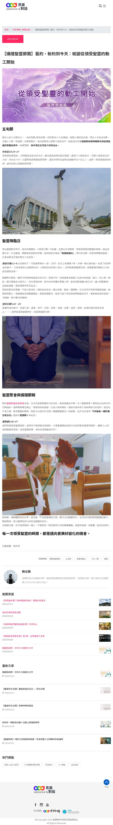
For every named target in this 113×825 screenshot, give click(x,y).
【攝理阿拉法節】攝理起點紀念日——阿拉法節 (23, 688)
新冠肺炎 (49, 764)
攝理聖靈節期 (54, 558)
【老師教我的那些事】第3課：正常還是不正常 (23, 636)
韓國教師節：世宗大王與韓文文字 (17, 647)
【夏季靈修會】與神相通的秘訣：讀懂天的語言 (23, 600)
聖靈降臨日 (81, 558)
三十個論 (61, 764)
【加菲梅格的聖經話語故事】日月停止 (19, 624)
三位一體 (94, 558)
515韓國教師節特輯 (32, 764)
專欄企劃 (26, 29)
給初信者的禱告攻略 (11, 612)
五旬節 (68, 558)
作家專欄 (16, 29)
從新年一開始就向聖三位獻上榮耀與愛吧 (20, 722)
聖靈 (106, 558)
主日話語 (74, 764)
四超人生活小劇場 (11, 764)
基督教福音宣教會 (15, 403)
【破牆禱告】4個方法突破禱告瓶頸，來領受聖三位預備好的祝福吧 (32, 739)
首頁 (7, 29)
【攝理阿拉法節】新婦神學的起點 (17, 705)
